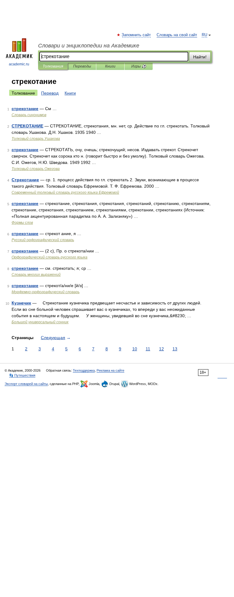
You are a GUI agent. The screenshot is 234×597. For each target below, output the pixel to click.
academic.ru (19, 64)
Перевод (49, 93)
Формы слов (22, 222)
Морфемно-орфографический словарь (46, 292)
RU (204, 35)
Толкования (53, 66)
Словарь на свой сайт (177, 35)
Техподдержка (84, 370)
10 (134, 348)
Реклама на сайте (110, 370)
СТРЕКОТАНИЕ (27, 125)
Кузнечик (21, 302)
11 (148, 348)
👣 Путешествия (22, 375)
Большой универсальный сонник (40, 322)
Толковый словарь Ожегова (36, 169)
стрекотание (25, 108)
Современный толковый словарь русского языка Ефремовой (65, 192)
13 (174, 348)
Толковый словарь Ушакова (36, 139)
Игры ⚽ (138, 66)
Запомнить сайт (136, 35)
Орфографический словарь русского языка (49, 257)
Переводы (82, 66)
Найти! (200, 56)
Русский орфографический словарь (43, 240)
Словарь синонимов (29, 115)
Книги (110, 66)
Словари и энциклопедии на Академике (88, 46)
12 (161, 348)
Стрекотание (25, 179)
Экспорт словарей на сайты (26, 384)
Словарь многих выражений (36, 274)
